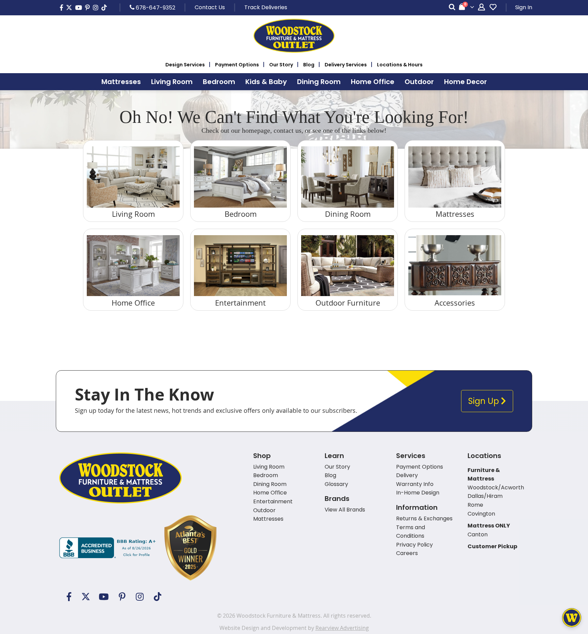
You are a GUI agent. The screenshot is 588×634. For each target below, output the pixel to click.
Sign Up (484, 401)
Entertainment (240, 303)
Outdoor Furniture (347, 303)
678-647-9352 (154, 7)
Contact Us (210, 7)
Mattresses (455, 214)
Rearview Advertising (342, 628)
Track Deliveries (265, 7)
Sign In (523, 7)
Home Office (133, 303)
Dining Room (348, 214)
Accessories (455, 303)
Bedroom (241, 214)
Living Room (133, 214)
